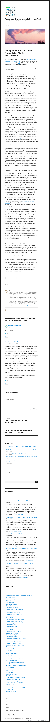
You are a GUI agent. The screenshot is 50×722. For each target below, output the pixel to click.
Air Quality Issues (10, 597)
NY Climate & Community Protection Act (16, 665)
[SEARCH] (36, 482)
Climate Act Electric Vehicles (13, 612)
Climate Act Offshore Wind (12, 628)
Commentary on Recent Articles (14, 643)
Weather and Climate (11, 691)
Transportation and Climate (13, 686)
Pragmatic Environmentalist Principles (15, 677)
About (6, 704)
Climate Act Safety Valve (12, 633)
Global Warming (10, 648)
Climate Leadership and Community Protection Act (24, 138)
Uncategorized (9, 689)
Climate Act (9, 605)
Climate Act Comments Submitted (14, 609)
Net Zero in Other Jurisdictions (13, 657)
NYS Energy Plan (10, 670)
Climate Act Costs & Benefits (13, 611)
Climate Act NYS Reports (12, 626)
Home (6, 698)
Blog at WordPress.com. (26, 718)
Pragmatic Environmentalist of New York (23, 19)
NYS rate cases (9, 672)
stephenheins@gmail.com (14, 325)
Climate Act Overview (11, 629)
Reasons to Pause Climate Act (13, 679)
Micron (8, 652)
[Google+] (11, 715)
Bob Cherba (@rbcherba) (14, 341)
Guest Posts (9, 650)
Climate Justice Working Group (13, 641)
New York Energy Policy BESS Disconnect (16, 453)
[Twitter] (6, 715)
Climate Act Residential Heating (14, 631)
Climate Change (10, 640)
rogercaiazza (9, 309)
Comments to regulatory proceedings (15, 645)
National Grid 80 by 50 (11, 653)
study (19, 62)
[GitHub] (14, 715)
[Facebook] (9, 715)
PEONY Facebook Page (11, 675)
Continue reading (18, 514)
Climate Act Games (10, 617)
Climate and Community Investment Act (16, 638)
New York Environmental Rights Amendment (17, 658)
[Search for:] (20, 482)
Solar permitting (10, 684)
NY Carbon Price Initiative (12, 664)
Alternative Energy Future (12, 599)
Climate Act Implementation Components (16, 619)
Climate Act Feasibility (11, 616)
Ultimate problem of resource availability (16, 687)
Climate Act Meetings (11, 624)
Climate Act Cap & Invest (12, 607)
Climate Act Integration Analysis (14, 621)
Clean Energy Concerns (11, 604)
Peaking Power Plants (11, 674)
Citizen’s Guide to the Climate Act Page (14, 710)
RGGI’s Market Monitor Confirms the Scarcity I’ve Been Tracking (22, 449)
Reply (6, 336)
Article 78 (8, 600)
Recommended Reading (12, 681)
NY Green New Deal (10, 667)
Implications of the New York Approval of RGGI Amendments (21, 446)
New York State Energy (26, 309)
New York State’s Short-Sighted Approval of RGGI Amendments (21, 456)
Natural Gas (9, 655)
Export (7, 646)
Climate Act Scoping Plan (12, 634)
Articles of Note (10, 602)
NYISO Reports (9, 669)
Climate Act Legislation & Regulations (15, 623)
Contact (7, 707)
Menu (7, 25)
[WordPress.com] (16, 715)
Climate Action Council (11, 636)
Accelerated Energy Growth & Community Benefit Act (19, 595)
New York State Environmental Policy (15, 662)
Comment (33, 408)
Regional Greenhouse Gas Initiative (14, 682)
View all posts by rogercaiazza (30, 305)
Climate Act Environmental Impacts (14, 614)
